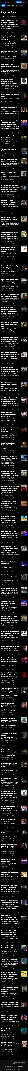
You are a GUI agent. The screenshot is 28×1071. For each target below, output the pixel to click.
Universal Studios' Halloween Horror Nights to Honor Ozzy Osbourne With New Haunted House (10, 309)
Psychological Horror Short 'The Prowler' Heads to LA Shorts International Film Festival (10, 675)
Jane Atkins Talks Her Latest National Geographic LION (10, 66)
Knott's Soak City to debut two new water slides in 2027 (9, 324)
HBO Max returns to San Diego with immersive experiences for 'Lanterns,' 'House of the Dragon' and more (9, 618)
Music (12, 5)
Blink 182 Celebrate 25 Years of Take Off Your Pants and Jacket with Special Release (8, 933)
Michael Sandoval (9, 45)
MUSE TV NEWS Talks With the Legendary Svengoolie (10, 295)
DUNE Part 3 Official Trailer (10, 646)
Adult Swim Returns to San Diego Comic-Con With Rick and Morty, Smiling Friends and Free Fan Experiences (10, 400)
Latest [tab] (3, 16)
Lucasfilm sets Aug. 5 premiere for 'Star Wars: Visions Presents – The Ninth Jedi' (8, 705)
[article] (14, 26)
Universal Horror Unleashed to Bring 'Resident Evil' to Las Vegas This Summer (10, 659)
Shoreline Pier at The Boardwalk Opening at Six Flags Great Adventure (9, 720)
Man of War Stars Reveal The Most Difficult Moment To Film (10, 765)
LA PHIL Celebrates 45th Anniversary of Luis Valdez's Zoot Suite (9, 846)
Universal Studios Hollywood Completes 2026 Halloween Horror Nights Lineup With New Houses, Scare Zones (9, 202)
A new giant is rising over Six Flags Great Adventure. (9, 798)
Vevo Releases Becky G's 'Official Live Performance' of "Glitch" (9, 38)
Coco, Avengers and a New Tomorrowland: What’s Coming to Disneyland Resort (10, 123)
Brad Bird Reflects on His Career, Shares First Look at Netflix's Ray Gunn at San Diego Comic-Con (10, 354)
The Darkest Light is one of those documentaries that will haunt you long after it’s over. (10, 99)
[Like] (2, 32)
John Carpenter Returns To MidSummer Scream (10, 832)
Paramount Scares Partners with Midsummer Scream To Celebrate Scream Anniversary (10, 488)
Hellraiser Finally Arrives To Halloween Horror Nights (10, 751)
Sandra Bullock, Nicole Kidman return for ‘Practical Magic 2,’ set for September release (10, 782)
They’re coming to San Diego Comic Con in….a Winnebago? (8, 503)
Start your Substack (10, 1066)
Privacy (15, 1062)
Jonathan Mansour (9, 740)
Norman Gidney (9, 101)
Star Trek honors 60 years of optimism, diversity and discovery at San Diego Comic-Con (9, 281)
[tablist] (9, 16)
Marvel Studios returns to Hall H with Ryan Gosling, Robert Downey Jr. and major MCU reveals (9, 339)
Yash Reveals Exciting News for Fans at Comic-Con (9, 384)
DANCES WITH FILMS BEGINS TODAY (8, 860)
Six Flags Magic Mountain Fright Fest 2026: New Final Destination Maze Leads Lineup (10, 187)
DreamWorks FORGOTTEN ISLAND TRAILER (9, 807)
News (8, 5)
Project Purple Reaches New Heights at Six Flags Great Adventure (9, 793)
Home (3, 5)
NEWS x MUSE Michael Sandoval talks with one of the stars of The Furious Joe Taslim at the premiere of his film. (10, 1007)
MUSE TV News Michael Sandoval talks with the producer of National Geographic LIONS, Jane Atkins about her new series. (10, 70)
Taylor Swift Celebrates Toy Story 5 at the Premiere (10, 960)
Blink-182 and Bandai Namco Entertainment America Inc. (9, 523)
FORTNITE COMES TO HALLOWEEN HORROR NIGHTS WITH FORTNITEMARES (8, 415)
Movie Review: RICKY (8, 819)
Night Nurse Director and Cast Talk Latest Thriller (9, 589)
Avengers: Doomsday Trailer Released (8, 444)
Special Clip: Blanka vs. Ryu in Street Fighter (10, 267)
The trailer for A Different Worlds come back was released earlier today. (10, 112)
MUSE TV (10, 30)
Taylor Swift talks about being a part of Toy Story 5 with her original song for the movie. (9, 963)
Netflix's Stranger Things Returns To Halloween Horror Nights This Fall (9, 887)
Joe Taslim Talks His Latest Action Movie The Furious (10, 1003)
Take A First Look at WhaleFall (7, 1030)
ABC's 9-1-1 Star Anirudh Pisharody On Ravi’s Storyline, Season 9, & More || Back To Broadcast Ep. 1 (10, 22)
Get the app (20, 1066)
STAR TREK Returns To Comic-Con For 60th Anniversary (8, 603)
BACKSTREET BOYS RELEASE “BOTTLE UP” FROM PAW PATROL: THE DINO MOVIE (9, 917)
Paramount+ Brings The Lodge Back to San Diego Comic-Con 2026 (9, 458)
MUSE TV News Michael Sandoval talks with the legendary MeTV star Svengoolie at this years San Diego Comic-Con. (10, 298)
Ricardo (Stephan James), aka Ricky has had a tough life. (9, 822)
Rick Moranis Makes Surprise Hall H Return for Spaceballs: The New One (9, 369)
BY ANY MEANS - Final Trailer (8, 173)
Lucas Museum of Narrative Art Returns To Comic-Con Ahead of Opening (10, 633)
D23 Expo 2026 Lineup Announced (8, 562)
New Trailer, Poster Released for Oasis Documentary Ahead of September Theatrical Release (8, 81)
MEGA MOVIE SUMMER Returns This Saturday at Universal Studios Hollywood (9, 974)
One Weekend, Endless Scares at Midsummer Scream (8, 249)
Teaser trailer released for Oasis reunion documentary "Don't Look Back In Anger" (9, 690)
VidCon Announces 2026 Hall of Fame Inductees (9, 1016)
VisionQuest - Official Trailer (8, 150)
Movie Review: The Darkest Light (10, 95)
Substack (8, 1069)
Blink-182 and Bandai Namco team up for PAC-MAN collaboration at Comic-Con (9, 518)
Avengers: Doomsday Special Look (8, 137)
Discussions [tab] (13, 16)
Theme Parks (19, 5)
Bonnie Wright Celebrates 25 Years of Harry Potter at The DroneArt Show (9, 902)
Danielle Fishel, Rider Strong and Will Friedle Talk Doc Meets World (10, 1044)
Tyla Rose (14, 772)
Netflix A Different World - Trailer (9, 108)
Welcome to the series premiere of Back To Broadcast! (9, 27)
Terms (19, 1062)
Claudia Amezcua (9, 130)
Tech (26, 5)
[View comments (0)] (7, 32)
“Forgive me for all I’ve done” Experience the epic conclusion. (9, 649)
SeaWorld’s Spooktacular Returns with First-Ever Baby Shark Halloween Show (9, 234)
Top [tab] (8, 16)
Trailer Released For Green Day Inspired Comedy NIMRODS (9, 989)
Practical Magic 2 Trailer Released (9, 779)
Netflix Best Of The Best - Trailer (9, 52)
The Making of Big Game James (9, 734)
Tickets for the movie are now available (9, 447)
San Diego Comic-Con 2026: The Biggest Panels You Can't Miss (9, 548)
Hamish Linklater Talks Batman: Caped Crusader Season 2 (9, 219)
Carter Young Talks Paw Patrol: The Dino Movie (9, 160)
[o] (24, 22)
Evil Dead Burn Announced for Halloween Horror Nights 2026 (10, 430)
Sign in (24, 2)
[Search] (25, 16)
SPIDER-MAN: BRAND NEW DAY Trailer (10, 873)
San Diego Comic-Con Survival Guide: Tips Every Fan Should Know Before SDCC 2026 (9, 533)
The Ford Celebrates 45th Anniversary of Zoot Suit (9, 576)
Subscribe (19, 2)
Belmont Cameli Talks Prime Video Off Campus (9, 947)
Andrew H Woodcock (10, 256)
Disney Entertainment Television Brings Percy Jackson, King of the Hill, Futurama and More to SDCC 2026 (9, 473)
